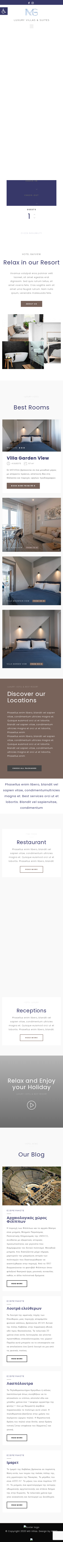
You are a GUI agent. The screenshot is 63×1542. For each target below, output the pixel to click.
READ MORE (31, 869)
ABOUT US (31, 304)
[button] (4, 11)
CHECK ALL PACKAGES (24, 768)
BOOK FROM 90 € (23, 486)
